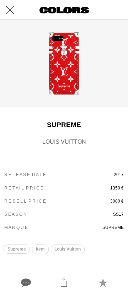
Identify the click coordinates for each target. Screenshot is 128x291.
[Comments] (25, 282)
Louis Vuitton (67, 249)
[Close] (10, 10)
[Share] (64, 282)
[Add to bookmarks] (102, 282)
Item (40, 249)
